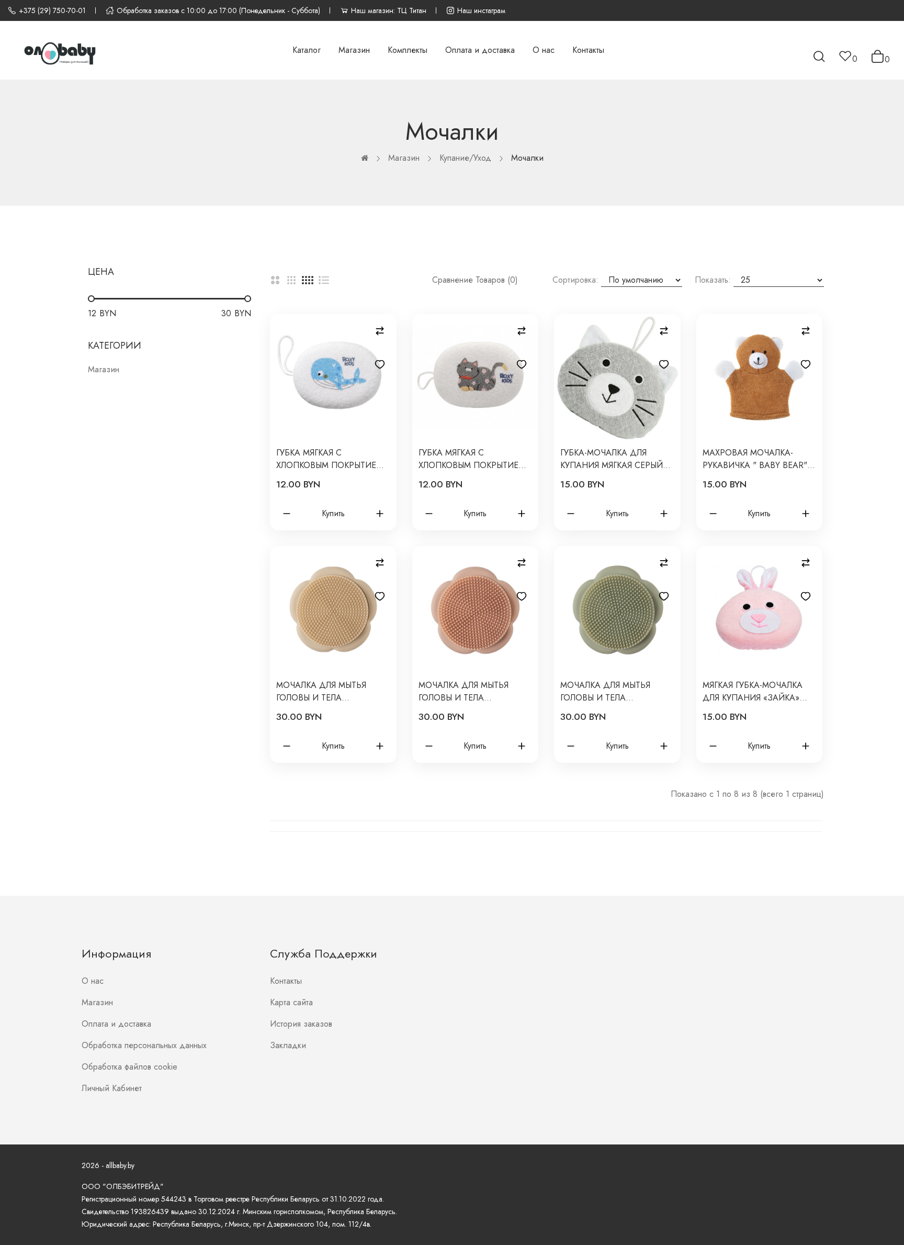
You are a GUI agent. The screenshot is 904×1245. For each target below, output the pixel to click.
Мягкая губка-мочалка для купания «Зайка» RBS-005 (753, 691)
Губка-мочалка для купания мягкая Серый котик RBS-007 (611, 459)
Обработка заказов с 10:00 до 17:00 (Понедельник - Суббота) (218, 10)
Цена (101, 271)
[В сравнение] (379, 330)
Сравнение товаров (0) (475, 280)
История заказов (301, 1024)
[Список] (324, 280)
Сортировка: (575, 280)
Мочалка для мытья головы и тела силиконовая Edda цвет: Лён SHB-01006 (321, 691)
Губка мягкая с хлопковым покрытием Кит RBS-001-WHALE (329, 459)
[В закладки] (379, 364)
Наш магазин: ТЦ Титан (388, 10)
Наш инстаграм (481, 10)
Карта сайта (291, 1002)
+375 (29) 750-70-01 (52, 10)
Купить (333, 513)
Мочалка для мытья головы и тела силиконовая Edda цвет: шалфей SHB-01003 (615, 691)
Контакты (286, 981)
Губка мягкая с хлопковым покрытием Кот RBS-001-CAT (472, 459)
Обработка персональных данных (144, 1045)
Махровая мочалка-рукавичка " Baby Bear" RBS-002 (755, 459)
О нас (93, 981)
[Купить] (286, 513)
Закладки (288, 1045)
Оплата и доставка (116, 1024)
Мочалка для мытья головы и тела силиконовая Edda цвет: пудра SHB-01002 (468, 691)
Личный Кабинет (112, 1088)
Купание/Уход (465, 158)
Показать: (713, 280)
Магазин (404, 158)
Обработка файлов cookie (129, 1067)
